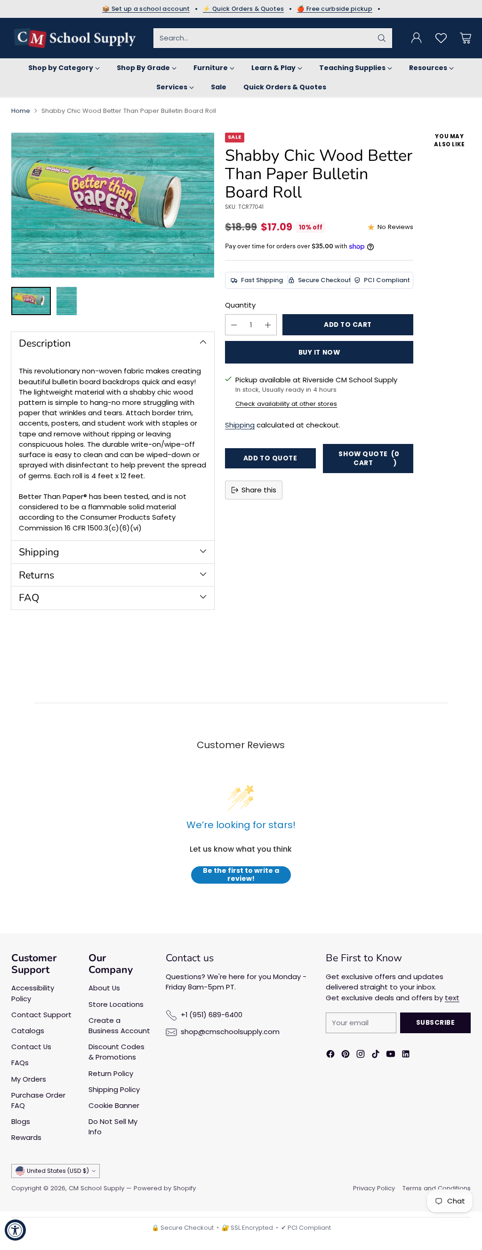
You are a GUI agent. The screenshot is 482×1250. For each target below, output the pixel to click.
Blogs (20, 1121)
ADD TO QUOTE (270, 458)
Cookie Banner (113, 1105)
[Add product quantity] (267, 325)
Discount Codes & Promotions (116, 1052)
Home (20, 110)
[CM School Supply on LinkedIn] (405, 1055)
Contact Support (41, 1015)
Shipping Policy (114, 1089)
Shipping (240, 425)
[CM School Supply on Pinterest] (345, 1055)
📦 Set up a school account (146, 9)
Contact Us (31, 1047)
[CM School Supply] (74, 38)
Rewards (26, 1137)
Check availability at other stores (286, 403)
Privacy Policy (374, 1188)
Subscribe (435, 1022)
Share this (258, 490)
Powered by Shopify (165, 1188)
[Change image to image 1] (31, 301)
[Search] (381, 38)
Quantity (240, 305)
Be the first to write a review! (241, 875)
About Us (104, 988)
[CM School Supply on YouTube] (390, 1055)
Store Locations (116, 1004)
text (452, 998)
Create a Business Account (119, 1025)
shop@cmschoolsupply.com (230, 1031)
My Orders (28, 1079)
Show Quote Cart (369, 458)
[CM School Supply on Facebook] (330, 1055)
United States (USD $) (58, 1171)
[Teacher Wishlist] (441, 38)
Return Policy (110, 1073)
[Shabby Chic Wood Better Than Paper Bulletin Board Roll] (112, 205)
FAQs (20, 1063)
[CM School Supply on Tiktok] (375, 1055)
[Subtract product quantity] (233, 325)
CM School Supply (96, 1188)
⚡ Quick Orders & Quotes (243, 9)
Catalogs (27, 1031)
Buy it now (319, 352)
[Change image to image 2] (66, 301)
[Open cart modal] (465, 38)
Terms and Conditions (436, 1188)
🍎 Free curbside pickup (334, 9)
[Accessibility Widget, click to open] (15, 1230)
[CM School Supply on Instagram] (360, 1055)
